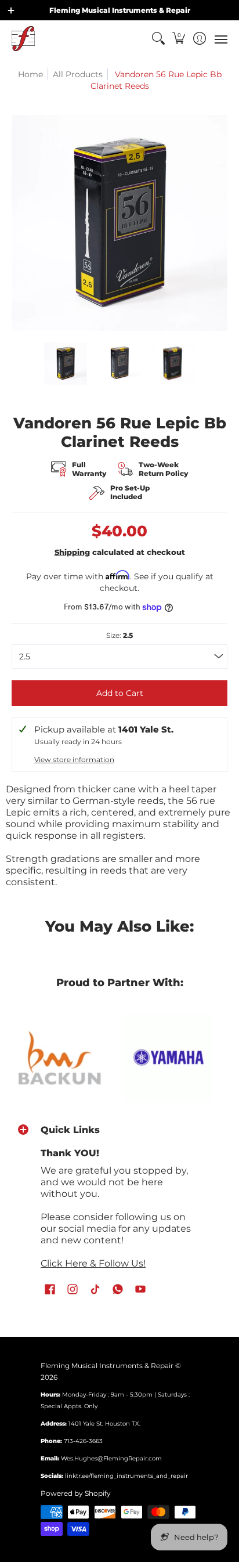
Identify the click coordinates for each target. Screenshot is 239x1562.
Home (30, 74)
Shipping (72, 552)
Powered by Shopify (76, 1493)
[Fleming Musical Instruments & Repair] (23, 38)
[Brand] (168, 1057)
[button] (179, 38)
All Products (78, 74)
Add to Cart (119, 693)
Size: (119, 635)
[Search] (158, 38)
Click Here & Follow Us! (93, 1263)
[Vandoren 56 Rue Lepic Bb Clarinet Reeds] (66, 363)
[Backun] (60, 1057)
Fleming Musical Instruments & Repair (107, 1365)
